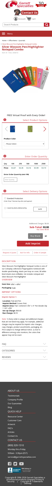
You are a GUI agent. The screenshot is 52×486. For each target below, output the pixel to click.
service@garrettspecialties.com (22, 457)
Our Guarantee (14, 403)
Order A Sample (40, 252)
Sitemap (27, 483)
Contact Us (29, 13)
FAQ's (10, 428)
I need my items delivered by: (17, 208)
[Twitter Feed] (15, 464)
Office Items (12, 40)
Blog (10, 407)
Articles (11, 432)
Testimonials (13, 396)
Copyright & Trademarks (31, 481)
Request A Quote (9, 252)
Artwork (11, 424)
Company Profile (15, 400)
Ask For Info (25, 252)
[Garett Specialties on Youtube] (21, 464)
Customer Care (14, 420)
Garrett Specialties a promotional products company (25, 478)
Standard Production (15, 198)
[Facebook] (9, 464)
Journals (22, 40)
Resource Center (15, 417)
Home (4, 40)
